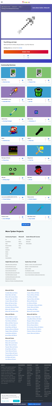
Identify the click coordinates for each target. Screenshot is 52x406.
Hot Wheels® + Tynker (29, 270)
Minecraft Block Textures (11, 323)
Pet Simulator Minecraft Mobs (34, 305)
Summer (29, 385)
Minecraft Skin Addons (32, 323)
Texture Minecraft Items (11, 353)
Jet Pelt (30, 101)
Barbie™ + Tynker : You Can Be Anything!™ (33, 264)
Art (6, 239)
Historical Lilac (6, 82)
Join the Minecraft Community (11, 268)
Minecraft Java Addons (32, 325)
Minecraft (14, 6)
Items (20, 6)
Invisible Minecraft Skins (11, 293)
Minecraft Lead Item (10, 341)
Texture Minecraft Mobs (33, 295)
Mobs (20, 247)
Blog (19, 367)
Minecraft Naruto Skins (11, 303)
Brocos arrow (31, 197)
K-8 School (46, 385)
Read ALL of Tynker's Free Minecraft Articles (14, 280)
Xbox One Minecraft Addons (34, 329)
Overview (29, 367)
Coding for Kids (6, 6)
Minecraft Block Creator (11, 317)
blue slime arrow (31, 216)
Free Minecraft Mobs (32, 309)
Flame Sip (31, 140)
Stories (6, 253)
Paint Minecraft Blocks (11, 321)
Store (19, 381)
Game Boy (4, 79)
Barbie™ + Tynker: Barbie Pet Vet (31, 266)
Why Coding (30, 373)
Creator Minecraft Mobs (33, 293)
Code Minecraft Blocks (11, 333)
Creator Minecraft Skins (11, 301)
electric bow (4, 119)
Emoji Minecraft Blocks (11, 327)
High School (47, 378)
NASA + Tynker (28, 268)
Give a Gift (29, 370)
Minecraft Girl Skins (10, 309)
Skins (20, 239)
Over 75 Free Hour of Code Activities (32, 272)
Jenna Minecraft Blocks (11, 335)
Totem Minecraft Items (11, 351)
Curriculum (29, 368)
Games (6, 251)
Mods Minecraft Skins (10, 295)
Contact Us (41, 400)
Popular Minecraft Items (11, 347)
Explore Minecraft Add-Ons (10, 270)
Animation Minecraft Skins (12, 307)
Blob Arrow (30, 119)
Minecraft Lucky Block (10, 325)
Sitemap (20, 377)
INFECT (29, 138)
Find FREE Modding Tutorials (11, 274)
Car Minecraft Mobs (32, 303)
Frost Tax (31, 160)
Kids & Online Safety (28, 400)
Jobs (19, 373)
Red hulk (30, 177)
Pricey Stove (6, 160)
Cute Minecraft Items (10, 359)
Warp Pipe (30, 99)
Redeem (29, 372)
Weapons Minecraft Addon (34, 321)
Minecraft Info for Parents (10, 278)
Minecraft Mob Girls (32, 301)
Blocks (20, 241)
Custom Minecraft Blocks (11, 319)
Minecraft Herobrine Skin (11, 311)
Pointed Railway (6, 199)
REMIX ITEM (26, 52)
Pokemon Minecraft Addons (34, 331)
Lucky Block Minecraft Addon (34, 319)
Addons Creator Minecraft (33, 317)
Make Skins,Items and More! (11, 264)
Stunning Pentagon (7, 121)
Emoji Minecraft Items (10, 349)
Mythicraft (28, 241)
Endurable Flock (6, 101)
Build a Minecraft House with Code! (12, 272)
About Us (20, 368)
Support (20, 370)
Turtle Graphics (8, 258)
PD (45, 390)
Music (6, 255)
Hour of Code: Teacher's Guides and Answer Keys (35, 274)
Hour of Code (39, 396)
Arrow (20, 48)
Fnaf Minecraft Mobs (32, 297)
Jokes (6, 243)
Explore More (26, 224)
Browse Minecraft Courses (10, 266)
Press (19, 372)
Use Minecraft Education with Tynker (12, 276)
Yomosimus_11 (32, 121)
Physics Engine (8, 245)
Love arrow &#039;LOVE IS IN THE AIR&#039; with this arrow (10, 197)
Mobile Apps (21, 375)
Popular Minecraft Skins (11, 299)
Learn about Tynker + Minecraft (40, 7)
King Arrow (30, 158)
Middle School (47, 377)
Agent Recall (28, 239)
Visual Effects (8, 241)
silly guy (3, 177)
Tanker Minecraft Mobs (33, 307)
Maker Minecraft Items (11, 345)
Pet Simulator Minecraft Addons (35, 327)
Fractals (7, 247)
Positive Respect (33, 199)
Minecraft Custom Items (11, 343)
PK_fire (30, 179)
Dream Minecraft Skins (11, 305)
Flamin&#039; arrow (6, 99)
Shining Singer (6, 179)
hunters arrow (5, 216)
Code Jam (38, 394)
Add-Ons (20, 243)
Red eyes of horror (6, 158)
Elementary (47, 375)
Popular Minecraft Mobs (33, 299)
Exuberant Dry (6, 140)
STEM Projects (47, 393)
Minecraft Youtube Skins (11, 297)
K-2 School (46, 383)
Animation (7, 249)
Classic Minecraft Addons (33, 333)
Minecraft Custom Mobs (33, 311)
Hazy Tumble (32, 218)
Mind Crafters (29, 243)
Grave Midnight (6, 218)
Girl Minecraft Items (10, 357)
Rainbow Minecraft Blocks (11, 329)
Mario (3, 138)
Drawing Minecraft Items (11, 355)
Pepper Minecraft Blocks (11, 331)
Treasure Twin (32, 82)
